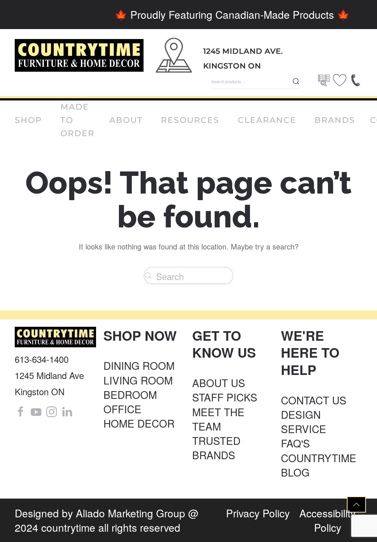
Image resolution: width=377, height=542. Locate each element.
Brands (334, 120)
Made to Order (77, 120)
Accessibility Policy (327, 520)
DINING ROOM (139, 365)
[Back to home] (79, 55)
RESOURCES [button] (190, 120)
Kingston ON (232, 65)
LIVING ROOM (138, 380)
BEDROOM (130, 394)
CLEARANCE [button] (267, 120)
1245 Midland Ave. (243, 51)
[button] (356, 504)
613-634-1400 (41, 359)
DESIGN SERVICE (303, 421)
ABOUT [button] (126, 120)
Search (296, 81)
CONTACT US (313, 400)
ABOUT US (218, 382)
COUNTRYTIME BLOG (318, 464)
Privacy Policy (258, 513)
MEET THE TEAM (218, 418)
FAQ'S (295, 443)
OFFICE (122, 408)
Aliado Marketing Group (130, 513)
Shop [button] (28, 120)
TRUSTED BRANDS (216, 447)
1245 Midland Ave (49, 375)
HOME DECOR (139, 423)
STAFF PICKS (224, 397)
